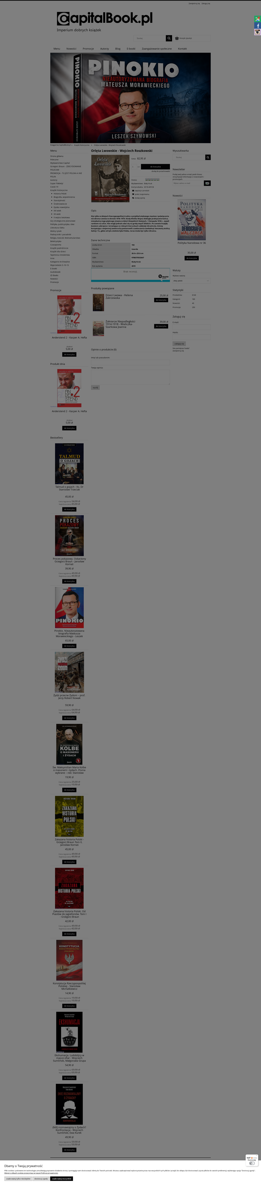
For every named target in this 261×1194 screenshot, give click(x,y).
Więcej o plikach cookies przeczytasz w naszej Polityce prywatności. (31, 1173)
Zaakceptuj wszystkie (61, 1179)
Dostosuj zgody (41, 1179)
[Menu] (256, 1156)
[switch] (252, 1163)
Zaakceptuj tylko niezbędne (18, 1179)
